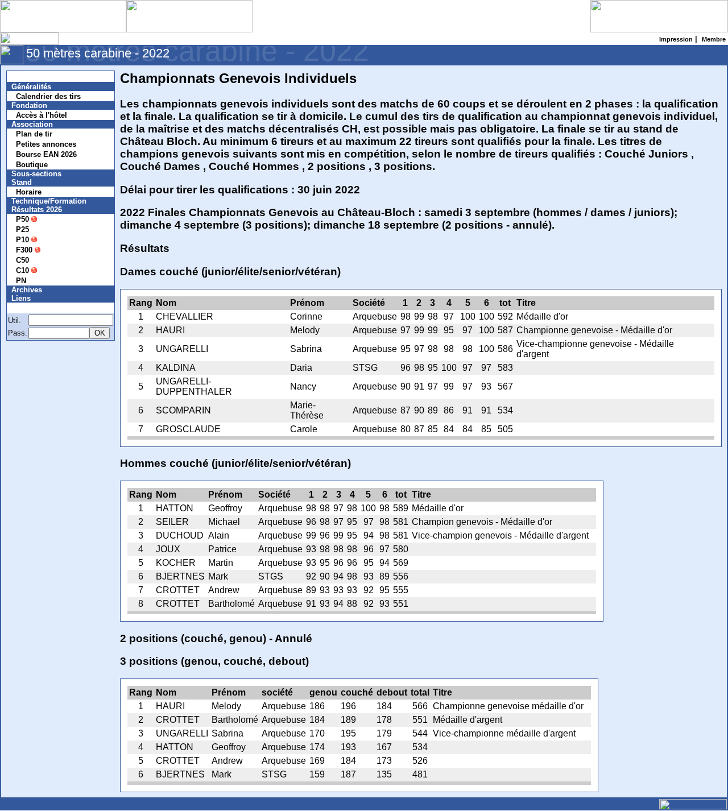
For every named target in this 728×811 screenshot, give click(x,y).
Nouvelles (35, 76)
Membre (32, 308)
